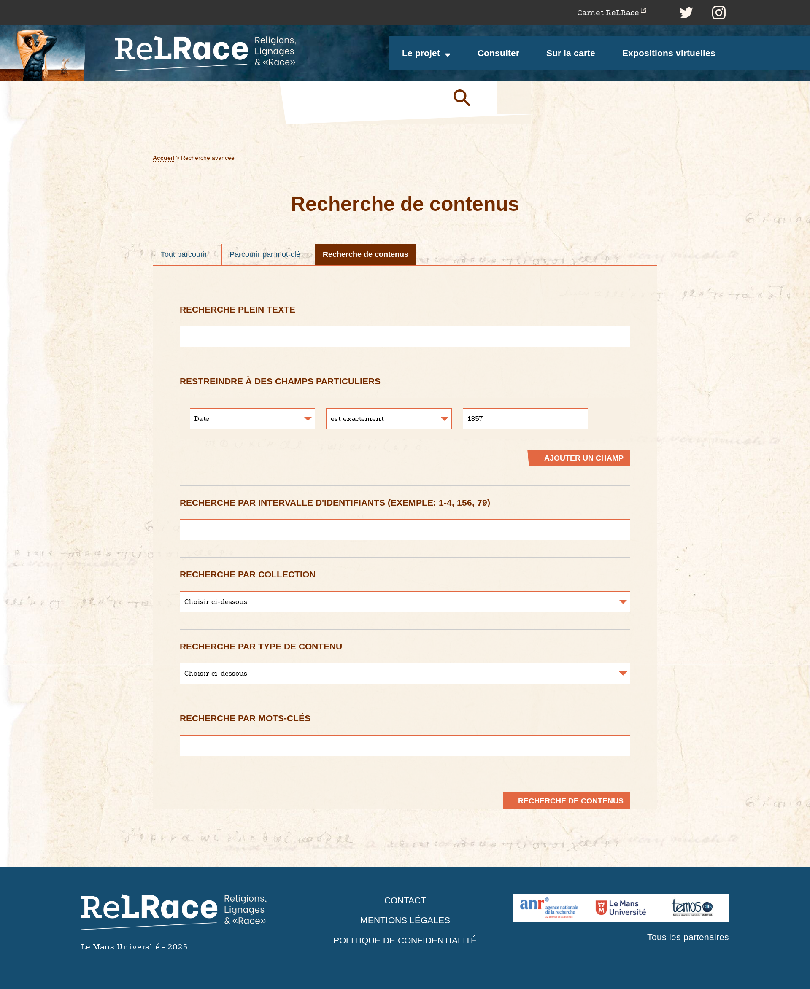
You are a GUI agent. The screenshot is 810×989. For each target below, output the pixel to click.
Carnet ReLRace (608, 12)
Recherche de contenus (365, 254)
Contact (405, 900)
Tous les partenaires (688, 937)
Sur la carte (570, 53)
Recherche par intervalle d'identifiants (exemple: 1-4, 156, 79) (335, 502)
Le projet (421, 53)
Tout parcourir (184, 254)
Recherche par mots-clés (245, 718)
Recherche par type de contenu (261, 646)
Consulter (498, 53)
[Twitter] (686, 13)
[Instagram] (719, 13)
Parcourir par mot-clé (265, 254)
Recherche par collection (248, 574)
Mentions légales (405, 920)
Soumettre (471, 97)
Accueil (163, 158)
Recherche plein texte (237, 309)
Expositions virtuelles (669, 53)
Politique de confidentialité (405, 940)
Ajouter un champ (584, 458)
